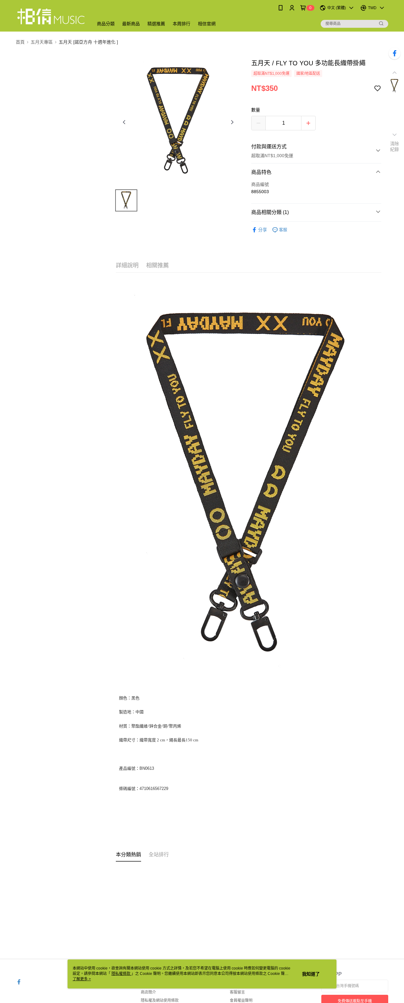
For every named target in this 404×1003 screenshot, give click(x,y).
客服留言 (237, 992)
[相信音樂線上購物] (51, 16)
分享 (262, 229)
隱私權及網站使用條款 (160, 1000)
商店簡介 (148, 992)
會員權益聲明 (241, 1000)
